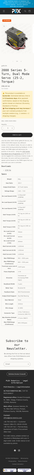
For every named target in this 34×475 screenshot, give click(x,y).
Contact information (17, 464)
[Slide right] (21, 61)
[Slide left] (13, 61)
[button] (4, 11)
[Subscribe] (28, 364)
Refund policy (24, 458)
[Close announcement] (32, 4)
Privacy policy (12, 461)
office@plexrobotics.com (13, 418)
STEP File (8, 170)
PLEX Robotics (15, 458)
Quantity (4, 124)
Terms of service (22, 461)
